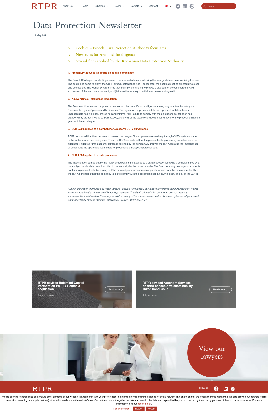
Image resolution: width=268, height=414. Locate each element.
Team (85, 6)
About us (68, 6)
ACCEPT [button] (152, 409)
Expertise (99, 6)
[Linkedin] (185, 6)
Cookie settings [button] (121, 409)
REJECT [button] (139, 409)
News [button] (117, 6)
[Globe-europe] (192, 6)
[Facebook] (178, 6)
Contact (153, 6)
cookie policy (144, 404)
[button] (168, 6)
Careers (134, 6)
